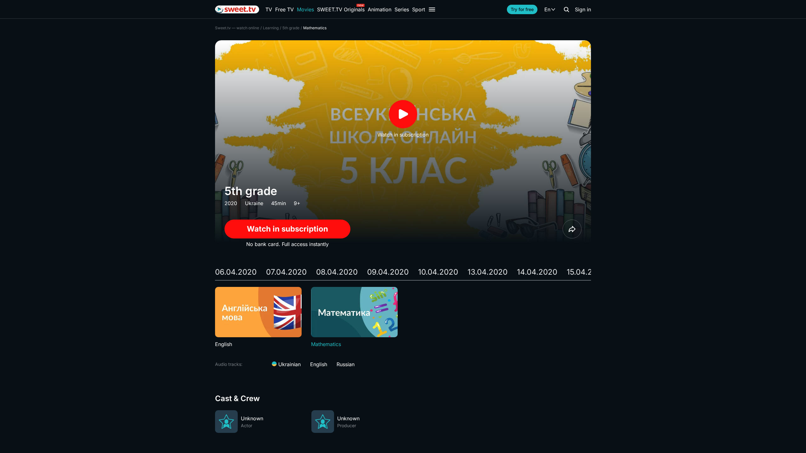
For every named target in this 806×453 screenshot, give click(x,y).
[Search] (566, 9)
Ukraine (254, 203)
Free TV (284, 9)
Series (401, 9)
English (318, 364)
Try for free (522, 9)
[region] (403, 317)
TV (268, 9)
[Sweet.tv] (237, 9)
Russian (346, 364)
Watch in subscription (287, 228)
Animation (379, 9)
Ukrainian (289, 364)
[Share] (572, 229)
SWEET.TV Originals (341, 9)
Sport (418, 9)
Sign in (583, 9)
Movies (305, 9)
